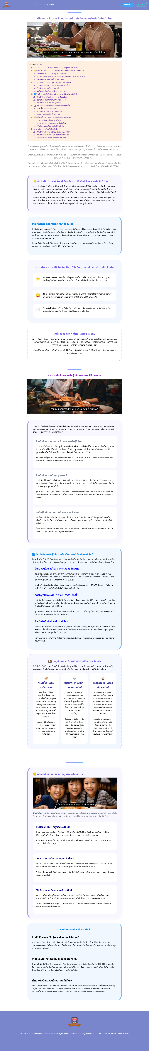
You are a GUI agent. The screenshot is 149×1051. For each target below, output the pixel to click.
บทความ (42, 5)
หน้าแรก (35, 5)
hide (41, 64)
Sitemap (50, 5)
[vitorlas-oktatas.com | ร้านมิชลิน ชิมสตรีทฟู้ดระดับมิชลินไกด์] (15, 5)
